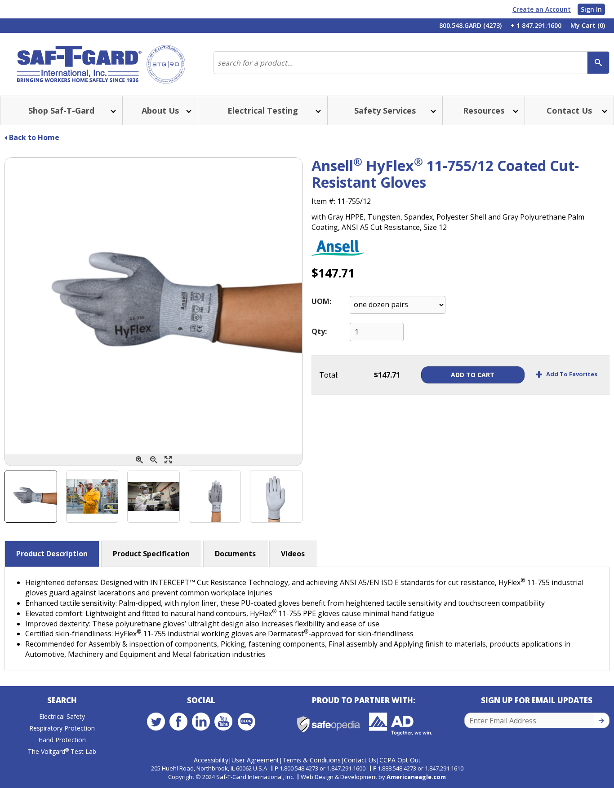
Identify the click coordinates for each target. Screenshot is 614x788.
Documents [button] (235, 554)
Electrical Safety (62, 716)
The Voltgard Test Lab (62, 751)
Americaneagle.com (416, 777)
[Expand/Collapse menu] (112, 110)
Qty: (319, 331)
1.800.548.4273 (299, 768)
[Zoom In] (139, 460)
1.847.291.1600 (346, 768)
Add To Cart (472, 374)
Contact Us (360, 760)
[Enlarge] (168, 460)
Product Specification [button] (151, 554)
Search (62, 700)
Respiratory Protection (62, 728)
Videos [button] (293, 554)
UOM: (321, 301)
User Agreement (255, 760)
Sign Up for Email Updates (536, 700)
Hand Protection (62, 739)
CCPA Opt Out (400, 760)
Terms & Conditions (311, 760)
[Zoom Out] (153, 460)
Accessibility (211, 760)
